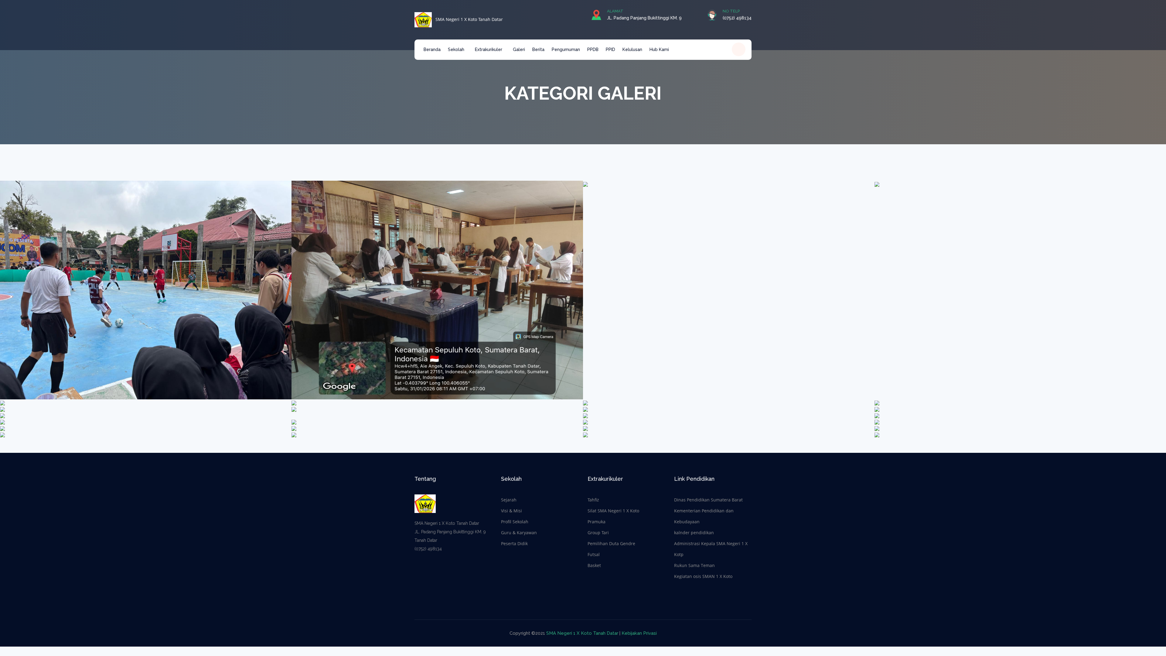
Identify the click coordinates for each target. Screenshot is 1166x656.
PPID (610, 49)
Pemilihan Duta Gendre (611, 543)
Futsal (594, 554)
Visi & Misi (511, 511)
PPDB (592, 49)
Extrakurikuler (489, 49)
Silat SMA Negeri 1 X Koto (613, 511)
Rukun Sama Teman (694, 565)
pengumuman (566, 49)
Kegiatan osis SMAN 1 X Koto (703, 576)
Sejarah (509, 500)
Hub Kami (659, 49)
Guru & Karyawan (519, 532)
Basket (594, 565)
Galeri (519, 49)
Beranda (432, 49)
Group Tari (598, 532)
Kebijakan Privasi (639, 633)
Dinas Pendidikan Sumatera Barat (708, 500)
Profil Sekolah (514, 521)
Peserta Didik (514, 543)
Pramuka (596, 521)
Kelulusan (632, 49)
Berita (538, 49)
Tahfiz (593, 500)
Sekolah (456, 49)
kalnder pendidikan (694, 532)
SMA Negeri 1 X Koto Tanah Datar (467, 19)
